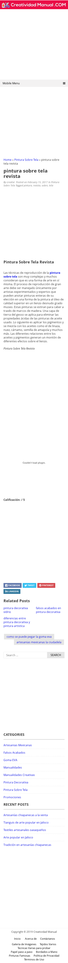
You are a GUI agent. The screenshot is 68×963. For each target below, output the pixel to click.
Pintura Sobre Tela (26, 160)
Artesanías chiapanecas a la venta (25, 815)
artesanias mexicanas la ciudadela (39, 642)
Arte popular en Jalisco (18, 837)
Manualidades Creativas (19, 775)
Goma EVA (10, 760)
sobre (45, 185)
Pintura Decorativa (15, 782)
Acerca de (31, 938)
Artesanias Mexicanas (17, 745)
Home (7, 160)
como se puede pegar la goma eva (29, 637)
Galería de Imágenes (24, 944)
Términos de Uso (34, 959)
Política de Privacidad (46, 955)
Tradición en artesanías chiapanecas (27, 845)
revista (36, 185)
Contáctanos (47, 938)
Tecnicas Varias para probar (34, 948)
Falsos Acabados (14, 752)
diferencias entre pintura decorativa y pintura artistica (16, 622)
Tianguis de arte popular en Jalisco (26, 822)
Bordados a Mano (46, 951)
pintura (28, 185)
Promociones (12, 797)
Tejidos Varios (48, 944)
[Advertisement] (34, 45)
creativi (11, 182)
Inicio (17, 938)
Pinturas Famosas (19, 955)
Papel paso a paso (21, 951)
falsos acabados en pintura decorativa (48, 610)
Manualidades (12, 767)
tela (51, 185)
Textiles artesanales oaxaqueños (24, 830)
